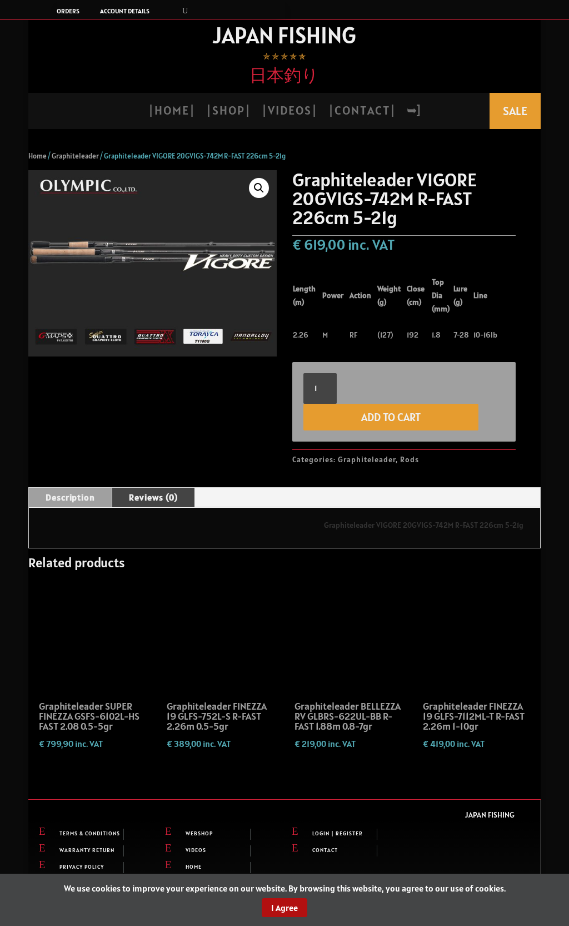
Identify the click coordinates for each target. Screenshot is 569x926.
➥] (413, 112)
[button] (259, 188)
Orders (68, 11)
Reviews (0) (153, 497)
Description (70, 497)
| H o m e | (171, 112)
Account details (124, 11)
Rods (409, 459)
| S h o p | (227, 112)
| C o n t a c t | (361, 112)
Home (37, 156)
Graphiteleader (75, 156)
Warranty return (86, 850)
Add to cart (391, 417)
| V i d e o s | (289, 112)
